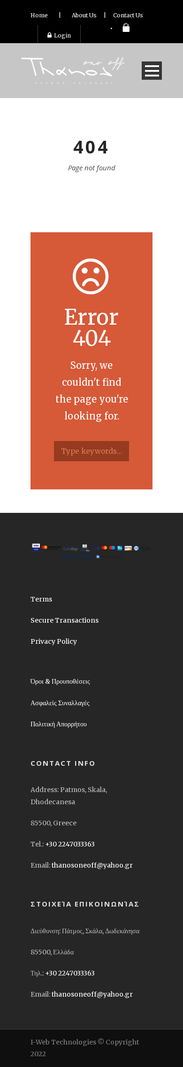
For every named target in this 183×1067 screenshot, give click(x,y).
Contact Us (128, 15)
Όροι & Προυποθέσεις (60, 681)
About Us (84, 15)
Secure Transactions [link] (64, 620)
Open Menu (152, 70)
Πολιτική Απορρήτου (58, 724)
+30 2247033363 (70, 844)
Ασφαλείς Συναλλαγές (60, 703)
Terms (41, 599)
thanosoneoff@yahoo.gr (92, 865)
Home (39, 15)
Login (62, 35)
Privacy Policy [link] (53, 641)
